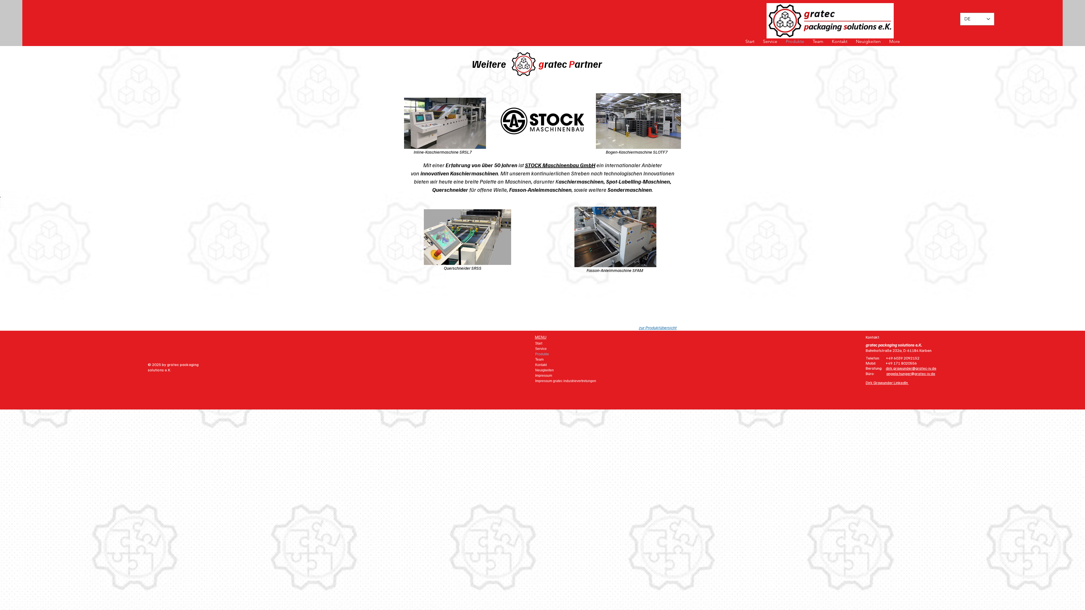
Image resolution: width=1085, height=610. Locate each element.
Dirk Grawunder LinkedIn (887, 382)
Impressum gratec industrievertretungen (558, 381)
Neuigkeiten (544, 370)
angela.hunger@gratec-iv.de (910, 373)
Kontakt (541, 365)
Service (541, 349)
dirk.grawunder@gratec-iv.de (911, 368)
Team (539, 359)
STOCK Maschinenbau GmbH (560, 165)
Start (538, 343)
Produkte (542, 354)
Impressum (543, 376)
